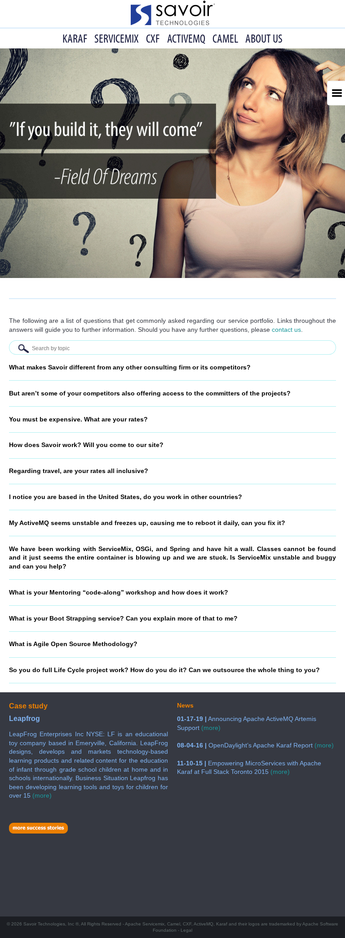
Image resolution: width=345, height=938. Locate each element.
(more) (211, 727)
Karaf (74, 38)
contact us (286, 329)
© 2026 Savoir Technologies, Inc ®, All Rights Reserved (172, 927)
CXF (152, 38)
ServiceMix (116, 38)
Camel (225, 38)
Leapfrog (24, 718)
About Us (264, 38)
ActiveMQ (186, 38)
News (185, 705)
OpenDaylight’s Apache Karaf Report (245, 745)
